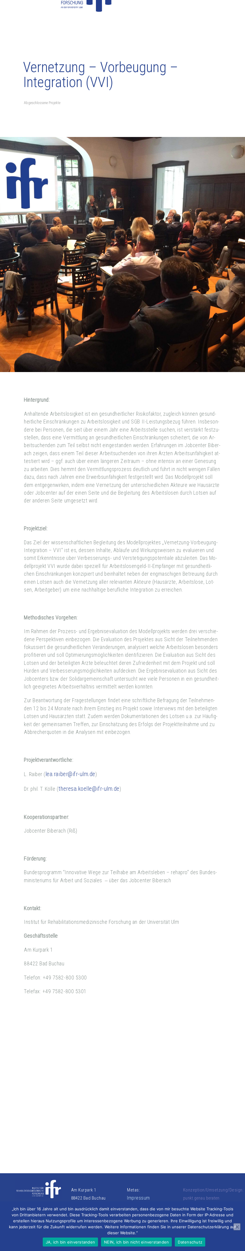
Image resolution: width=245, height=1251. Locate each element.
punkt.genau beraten (201, 1198)
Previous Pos (39, 1075)
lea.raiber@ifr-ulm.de (70, 774)
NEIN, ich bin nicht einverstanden (136, 1242)
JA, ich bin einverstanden (70, 1242)
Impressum (138, 1198)
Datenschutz (190, 1242)
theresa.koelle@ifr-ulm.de (89, 788)
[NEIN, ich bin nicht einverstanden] (237, 1226)
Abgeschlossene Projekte (42, 103)
